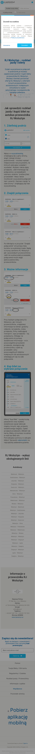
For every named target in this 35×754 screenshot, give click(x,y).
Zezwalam (24, 45)
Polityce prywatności (17, 37)
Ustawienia (6, 45)
